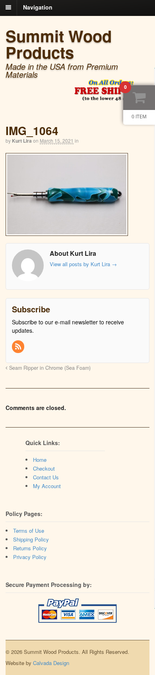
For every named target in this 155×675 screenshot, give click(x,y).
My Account (47, 486)
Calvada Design (51, 663)
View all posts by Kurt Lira (83, 264)
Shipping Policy (31, 539)
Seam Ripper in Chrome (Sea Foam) (49, 367)
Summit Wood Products (59, 43)
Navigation (37, 7)
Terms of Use (28, 530)
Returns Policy (30, 548)
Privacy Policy (29, 557)
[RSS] (18, 347)
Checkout (44, 468)
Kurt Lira (22, 140)
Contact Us (46, 477)
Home (39, 459)
